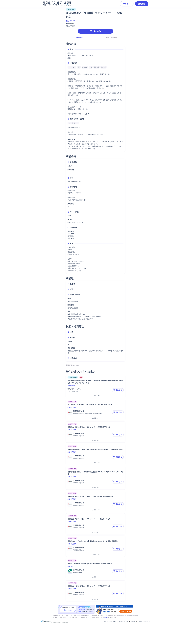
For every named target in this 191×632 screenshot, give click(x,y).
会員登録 (141, 4)
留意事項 (106, 617)
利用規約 (133, 621)
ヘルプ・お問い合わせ (110, 621)
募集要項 (79, 37)
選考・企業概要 (111, 37)
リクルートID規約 (123, 621)
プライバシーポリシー (144, 621)
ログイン (126, 4)
